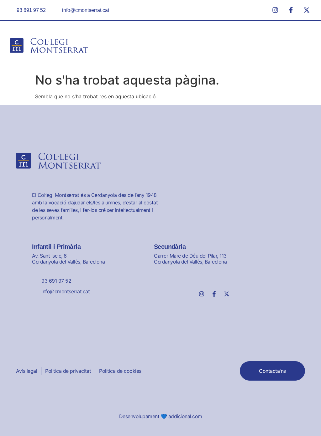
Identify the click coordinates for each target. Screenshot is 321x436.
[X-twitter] (226, 294)
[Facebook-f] (214, 294)
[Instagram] (201, 294)
